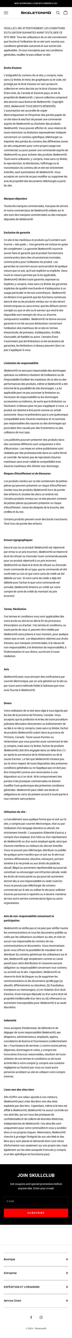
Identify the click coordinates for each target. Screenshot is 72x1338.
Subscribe (36, 1212)
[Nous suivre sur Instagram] (41, 1317)
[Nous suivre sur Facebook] (31, 1317)
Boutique (9, 1259)
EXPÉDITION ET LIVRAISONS (21, 1287)
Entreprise (10, 1273)
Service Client (12, 1300)
